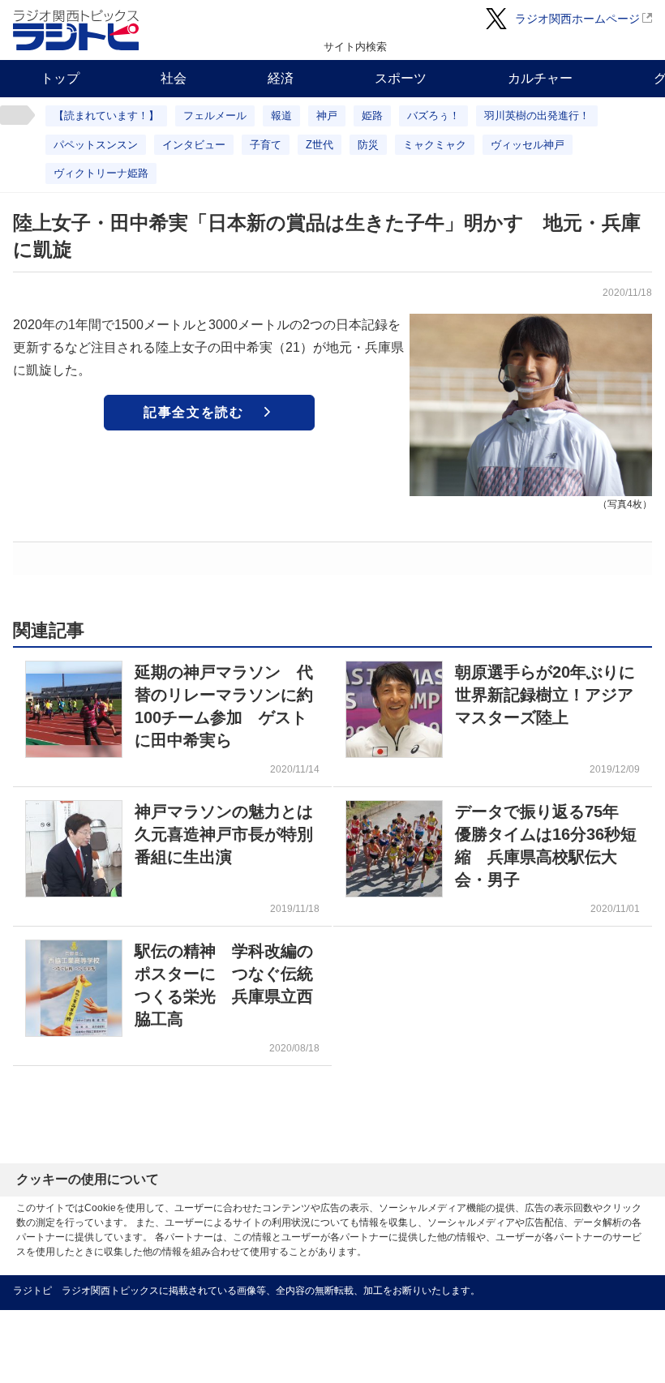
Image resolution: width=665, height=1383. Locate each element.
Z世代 (319, 145)
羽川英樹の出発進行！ (537, 115)
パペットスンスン (96, 145)
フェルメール (215, 115)
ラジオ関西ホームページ (577, 18)
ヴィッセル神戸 (527, 145)
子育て (265, 145)
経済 (281, 78)
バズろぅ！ (433, 115)
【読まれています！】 (106, 115)
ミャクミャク (434, 145)
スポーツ (401, 78)
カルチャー (540, 78)
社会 (174, 78)
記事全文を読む (193, 412)
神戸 (326, 115)
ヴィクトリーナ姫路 (101, 173)
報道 (281, 115)
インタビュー (193, 145)
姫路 (372, 115)
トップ (60, 78)
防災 (368, 145)
